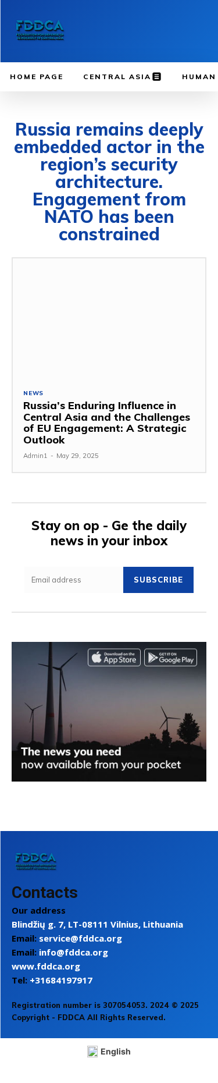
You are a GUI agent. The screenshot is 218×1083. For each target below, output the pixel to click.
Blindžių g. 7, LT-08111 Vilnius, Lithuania (97, 924)
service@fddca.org (80, 938)
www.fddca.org (46, 966)
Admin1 (35, 456)
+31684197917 (61, 980)
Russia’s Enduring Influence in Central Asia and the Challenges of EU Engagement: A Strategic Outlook (106, 422)
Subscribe (158, 579)
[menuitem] (109, 1052)
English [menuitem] (116, 1051)
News (33, 393)
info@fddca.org (73, 952)
